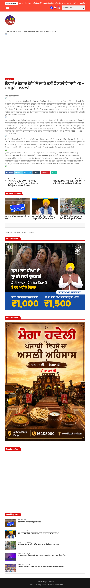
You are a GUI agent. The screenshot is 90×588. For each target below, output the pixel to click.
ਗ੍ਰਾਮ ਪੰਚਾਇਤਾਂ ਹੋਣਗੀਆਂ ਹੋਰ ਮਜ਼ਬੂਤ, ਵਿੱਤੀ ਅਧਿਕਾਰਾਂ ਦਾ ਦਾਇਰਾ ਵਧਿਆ (44, 217)
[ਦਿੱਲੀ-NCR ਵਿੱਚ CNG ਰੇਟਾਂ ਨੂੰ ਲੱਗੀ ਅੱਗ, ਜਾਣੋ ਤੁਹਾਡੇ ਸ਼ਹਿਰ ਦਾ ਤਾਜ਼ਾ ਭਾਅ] (72, 206)
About (32, 584)
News (19, 531)
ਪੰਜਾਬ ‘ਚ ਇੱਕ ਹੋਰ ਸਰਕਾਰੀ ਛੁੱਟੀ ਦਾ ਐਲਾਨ (17, 217)
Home (7, 31)
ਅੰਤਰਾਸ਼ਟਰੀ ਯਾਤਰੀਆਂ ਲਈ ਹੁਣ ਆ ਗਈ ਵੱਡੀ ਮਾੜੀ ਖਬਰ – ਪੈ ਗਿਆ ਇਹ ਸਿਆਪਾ (67, 181)
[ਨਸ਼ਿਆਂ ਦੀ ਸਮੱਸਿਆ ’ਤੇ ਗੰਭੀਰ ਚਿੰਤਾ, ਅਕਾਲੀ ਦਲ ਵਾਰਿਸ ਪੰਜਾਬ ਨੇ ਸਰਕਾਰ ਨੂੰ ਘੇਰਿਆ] (10, 568)
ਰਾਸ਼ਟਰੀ (29, 542)
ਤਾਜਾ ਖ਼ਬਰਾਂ (20, 519)
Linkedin (28, 172)
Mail (54, 172)
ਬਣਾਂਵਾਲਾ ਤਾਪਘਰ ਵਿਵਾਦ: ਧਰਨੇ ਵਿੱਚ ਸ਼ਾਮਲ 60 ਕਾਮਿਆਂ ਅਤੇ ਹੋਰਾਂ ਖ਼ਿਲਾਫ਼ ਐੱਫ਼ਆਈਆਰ (42, 555)
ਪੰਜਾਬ (24, 519)
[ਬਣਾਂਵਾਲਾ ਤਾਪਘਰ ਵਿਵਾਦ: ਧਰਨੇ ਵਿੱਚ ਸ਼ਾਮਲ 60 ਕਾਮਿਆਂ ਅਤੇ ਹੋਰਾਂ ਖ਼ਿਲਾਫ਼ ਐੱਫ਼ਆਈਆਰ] (10, 557)
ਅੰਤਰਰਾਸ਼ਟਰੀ (13, 31)
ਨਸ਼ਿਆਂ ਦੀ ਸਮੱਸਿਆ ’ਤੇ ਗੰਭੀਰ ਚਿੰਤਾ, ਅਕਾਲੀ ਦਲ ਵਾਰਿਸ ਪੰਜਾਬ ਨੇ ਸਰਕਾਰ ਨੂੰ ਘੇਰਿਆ (41, 567)
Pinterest (46, 172)
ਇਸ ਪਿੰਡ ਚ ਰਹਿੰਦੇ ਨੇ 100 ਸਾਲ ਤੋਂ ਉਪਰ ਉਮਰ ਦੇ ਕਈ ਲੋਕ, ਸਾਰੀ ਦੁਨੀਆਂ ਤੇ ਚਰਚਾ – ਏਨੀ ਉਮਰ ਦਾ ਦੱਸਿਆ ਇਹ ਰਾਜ (23, 182)
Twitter (19, 172)
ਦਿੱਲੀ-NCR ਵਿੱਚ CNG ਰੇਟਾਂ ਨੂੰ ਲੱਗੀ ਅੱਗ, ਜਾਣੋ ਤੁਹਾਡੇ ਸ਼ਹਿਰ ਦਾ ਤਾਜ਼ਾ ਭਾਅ (39, 3)
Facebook (10, 172)
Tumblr (37, 172)
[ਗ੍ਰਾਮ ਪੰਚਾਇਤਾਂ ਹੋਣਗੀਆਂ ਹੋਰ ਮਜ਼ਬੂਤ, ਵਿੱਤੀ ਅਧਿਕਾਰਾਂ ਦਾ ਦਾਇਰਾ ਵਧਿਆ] (45, 206)
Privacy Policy (41, 584)
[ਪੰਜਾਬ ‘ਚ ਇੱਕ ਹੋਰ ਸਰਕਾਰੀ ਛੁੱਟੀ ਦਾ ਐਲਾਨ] (17, 206)
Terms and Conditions (55, 584)
